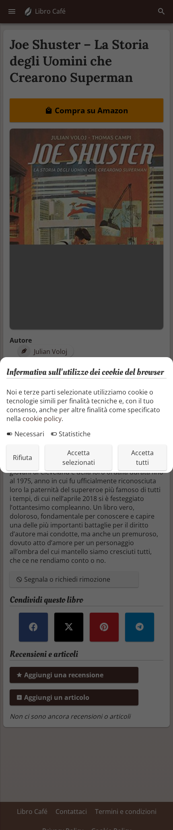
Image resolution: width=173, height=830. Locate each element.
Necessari (28, 433)
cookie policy (42, 418)
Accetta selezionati (78, 457)
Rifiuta (22, 457)
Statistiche (74, 433)
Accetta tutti (142, 457)
